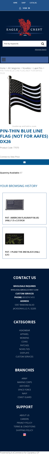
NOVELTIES (24, 349)
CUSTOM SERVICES (24, 293)
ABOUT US (24, 415)
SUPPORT (24, 406)
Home (15, 3)
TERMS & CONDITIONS (24, 426)
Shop (23, 3)
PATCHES (24, 345)
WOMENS (24, 338)
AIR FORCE (25, 386)
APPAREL (24, 334)
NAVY (24, 393)
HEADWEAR (24, 330)
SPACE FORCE (24, 389)
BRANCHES (24, 370)
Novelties (26, 68)
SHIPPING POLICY (24, 430)
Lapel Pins (37, 68)
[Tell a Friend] (24, 162)
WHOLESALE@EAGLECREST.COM (24, 290)
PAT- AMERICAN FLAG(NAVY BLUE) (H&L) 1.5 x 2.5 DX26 (22, 219)
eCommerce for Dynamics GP (26, 452)
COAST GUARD (24, 397)
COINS (24, 341)
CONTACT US (24, 277)
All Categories (14, 68)
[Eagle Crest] (24, 27)
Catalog (33, 3)
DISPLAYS (24, 353)
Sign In (26, 8)
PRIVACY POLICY (24, 422)
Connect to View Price (10, 156)
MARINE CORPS (24, 382)
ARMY (24, 378)
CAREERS (24, 419)
